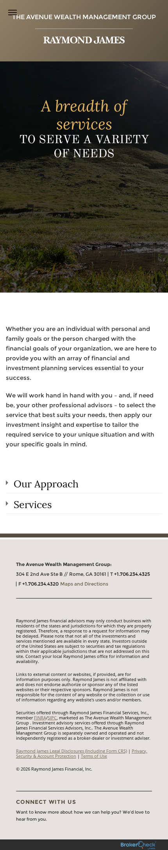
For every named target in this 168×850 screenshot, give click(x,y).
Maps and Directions (84, 584)
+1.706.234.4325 (132, 574)
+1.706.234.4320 (40, 584)
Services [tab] (33, 503)
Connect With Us (46, 801)
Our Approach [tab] (46, 482)
